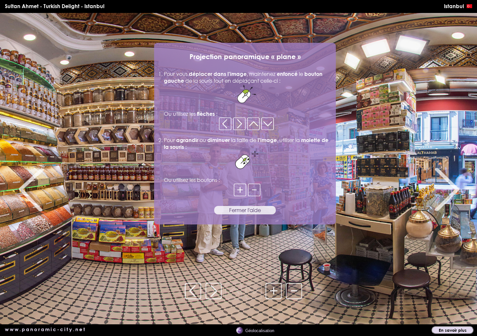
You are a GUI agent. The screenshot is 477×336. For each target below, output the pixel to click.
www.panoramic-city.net (45, 329)
